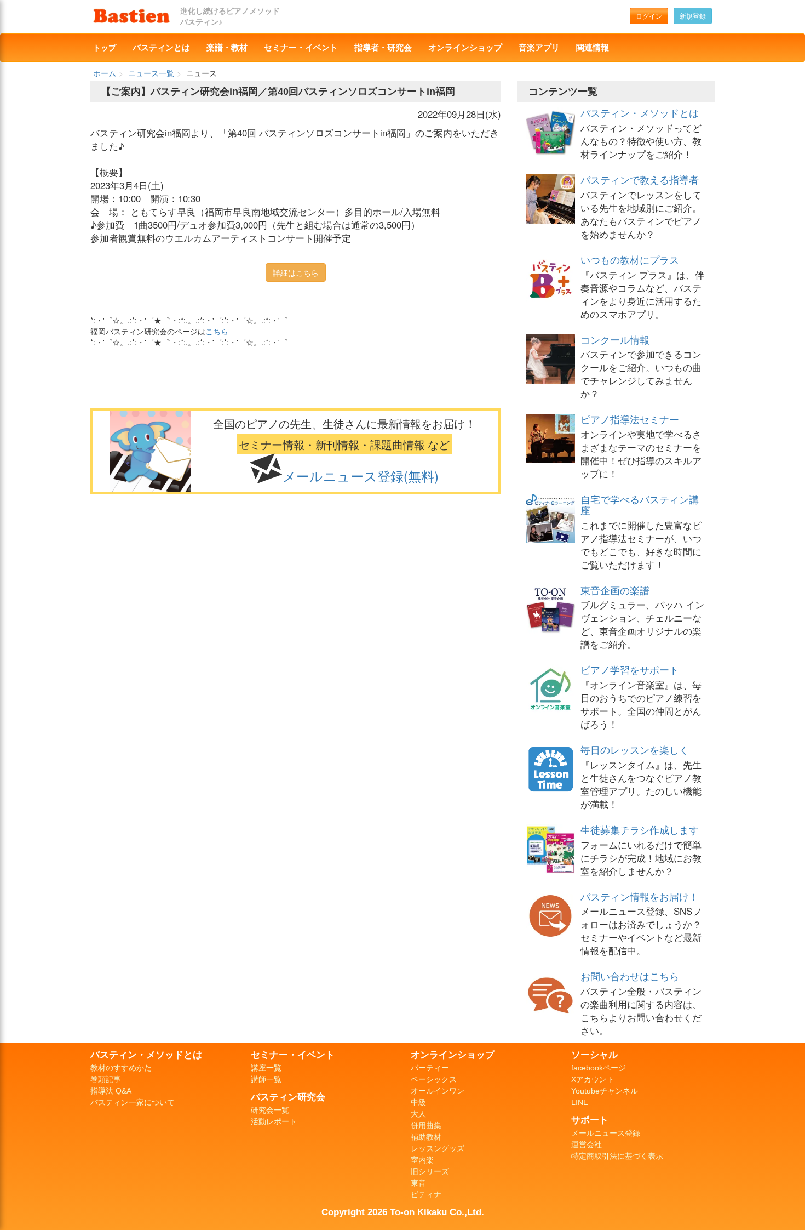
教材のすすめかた (121, 1067)
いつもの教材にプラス (629, 259)
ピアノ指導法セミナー (629, 419)
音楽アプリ (539, 47)
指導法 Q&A (110, 1090)
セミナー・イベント (301, 47)
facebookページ (598, 1067)
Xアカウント (592, 1079)
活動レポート (274, 1121)
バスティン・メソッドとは (639, 112)
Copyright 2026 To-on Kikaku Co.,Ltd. (402, 1211)
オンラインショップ (465, 47)
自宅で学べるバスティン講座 (639, 504)
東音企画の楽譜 (614, 590)
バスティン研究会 (288, 1096)
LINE (579, 1102)
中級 (418, 1102)
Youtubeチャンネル (604, 1090)
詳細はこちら (296, 272)
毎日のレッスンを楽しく (634, 749)
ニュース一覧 (151, 72)
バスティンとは (161, 47)
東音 (418, 1182)
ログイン (649, 15)
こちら (216, 331)
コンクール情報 (614, 339)
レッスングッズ (437, 1148)
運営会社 (586, 1144)
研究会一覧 (270, 1110)
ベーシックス (434, 1079)
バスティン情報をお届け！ (639, 896)
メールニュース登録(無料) (361, 475)
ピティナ (426, 1194)
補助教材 (426, 1136)
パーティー (430, 1067)
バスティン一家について (132, 1102)
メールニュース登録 (605, 1133)
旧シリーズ (430, 1171)
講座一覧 (266, 1067)
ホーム (104, 72)
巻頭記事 (105, 1079)
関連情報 (592, 47)
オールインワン (437, 1090)
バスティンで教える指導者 (639, 179)
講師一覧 (266, 1079)
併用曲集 (426, 1125)
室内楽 (422, 1159)
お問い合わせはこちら (629, 976)
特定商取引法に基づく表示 (617, 1156)
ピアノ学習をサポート (629, 669)
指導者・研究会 (383, 47)
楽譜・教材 (227, 47)
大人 (418, 1113)
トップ (104, 47)
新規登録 (693, 15)
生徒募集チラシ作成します (639, 829)
